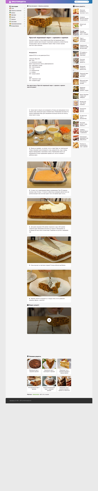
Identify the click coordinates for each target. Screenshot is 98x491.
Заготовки (13, 21)
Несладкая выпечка (16, 23)
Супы (12, 8)
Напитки (13, 19)
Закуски (13, 17)
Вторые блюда (15, 26)
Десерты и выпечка (16, 10)
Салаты (13, 12)
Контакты (12, 400)
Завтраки (13, 15)
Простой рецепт (33, 6)
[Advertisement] (49, 99)
